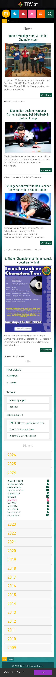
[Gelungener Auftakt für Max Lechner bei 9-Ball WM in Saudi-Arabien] (28, 209)
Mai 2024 (28, 502)
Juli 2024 (28, 496)
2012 (12, 621)
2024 (12, 472)
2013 (12, 612)
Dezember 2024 (28, 481)
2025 (12, 463)
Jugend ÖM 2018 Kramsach (23, 435)
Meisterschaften (15, 414)
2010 (12, 638)
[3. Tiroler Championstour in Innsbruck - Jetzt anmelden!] (28, 299)
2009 (12, 647)
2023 (12, 524)
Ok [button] (43, 672)
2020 (12, 550)
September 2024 (28, 490)
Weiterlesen (46, 95)
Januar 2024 (28, 515)
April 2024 (28, 506)
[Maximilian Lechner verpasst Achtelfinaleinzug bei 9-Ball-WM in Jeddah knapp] (28, 137)
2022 (12, 533)
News (4, 21)
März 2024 (28, 509)
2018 (12, 568)
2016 (12, 585)
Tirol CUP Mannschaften (22, 429)
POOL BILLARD (14, 369)
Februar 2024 (28, 512)
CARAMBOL (12, 376)
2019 (12, 559)
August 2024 (28, 493)
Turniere (11, 392)
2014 (12, 603)
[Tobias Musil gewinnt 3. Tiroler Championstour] (28, 60)
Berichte (14, 406)
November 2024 (28, 484)
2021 (12, 541)
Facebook (10, 21)
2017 (12, 577)
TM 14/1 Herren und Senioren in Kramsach (28, 422)
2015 (12, 594)
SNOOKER (12, 382)
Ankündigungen (17, 400)
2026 (12, 454)
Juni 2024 (28, 499)
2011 (12, 629)
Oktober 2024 (28, 487)
